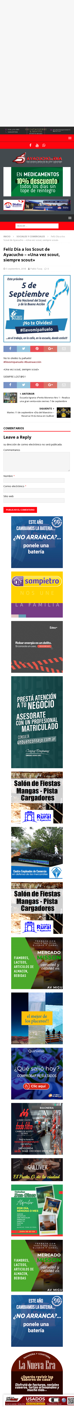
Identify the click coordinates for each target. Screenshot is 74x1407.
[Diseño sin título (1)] (37, 1234)
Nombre (8, 476)
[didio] (37, 209)
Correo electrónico (14, 486)
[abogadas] (37, 132)
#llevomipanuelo (13, 362)
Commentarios (11, 450)
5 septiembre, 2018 (16, 268)
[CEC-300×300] (37, 876)
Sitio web (8, 496)
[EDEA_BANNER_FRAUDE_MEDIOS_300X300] (37, 670)
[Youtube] (37, 145)
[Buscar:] (37, 225)
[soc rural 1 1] (37, 821)
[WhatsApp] (44, 145)
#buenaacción (32, 362)
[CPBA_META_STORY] (37, 766)
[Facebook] (30, 145)
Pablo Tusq (36, 268)
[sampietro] (37, 615)
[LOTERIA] (37, 1097)
